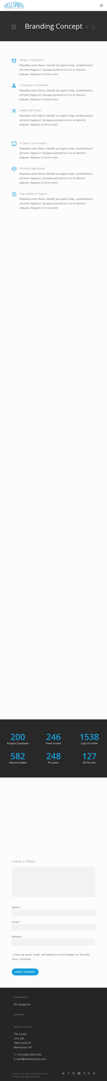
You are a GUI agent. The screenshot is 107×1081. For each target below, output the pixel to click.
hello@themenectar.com (31, 1059)
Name (16, 907)
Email (16, 922)
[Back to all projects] (14, 26)
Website (17, 936)
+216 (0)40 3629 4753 (29, 1054)
